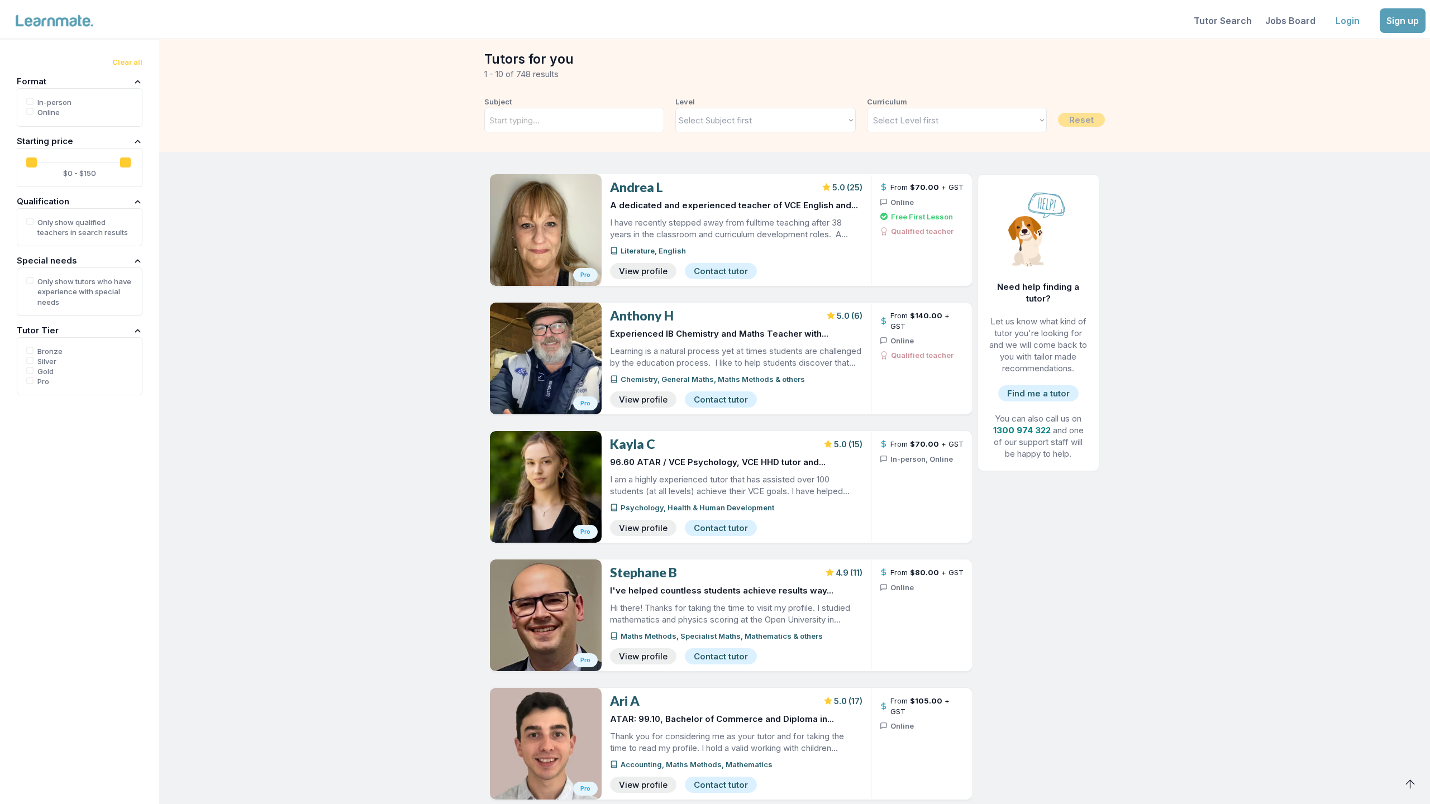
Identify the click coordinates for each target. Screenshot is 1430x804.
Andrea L (636, 187)
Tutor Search (1223, 20)
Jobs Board (1290, 20)
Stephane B (643, 572)
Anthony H (642, 315)
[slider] (31, 162)
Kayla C (632, 444)
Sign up (1402, 20)
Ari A (625, 701)
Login (1348, 20)
